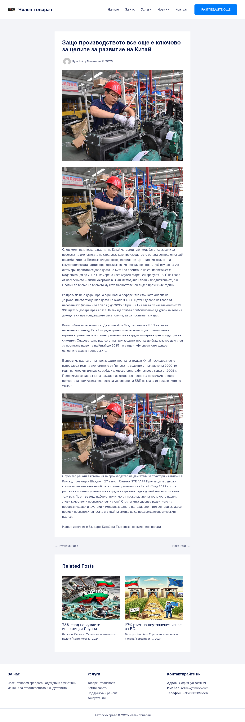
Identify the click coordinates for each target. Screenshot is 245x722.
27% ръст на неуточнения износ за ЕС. (153, 627)
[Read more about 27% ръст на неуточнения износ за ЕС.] (154, 598)
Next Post (181, 545)
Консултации (96, 698)
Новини (163, 9)
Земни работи (97, 688)
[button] (215, 9)
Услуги (146, 9)
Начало (113, 9)
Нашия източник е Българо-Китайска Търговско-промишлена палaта (111, 527)
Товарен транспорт (101, 683)
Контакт (182, 9)
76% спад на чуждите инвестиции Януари (81, 627)
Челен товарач (35, 9)
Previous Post (66, 545)
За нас (130, 9)
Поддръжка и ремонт (102, 693)
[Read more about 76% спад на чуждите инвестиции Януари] (91, 598)
